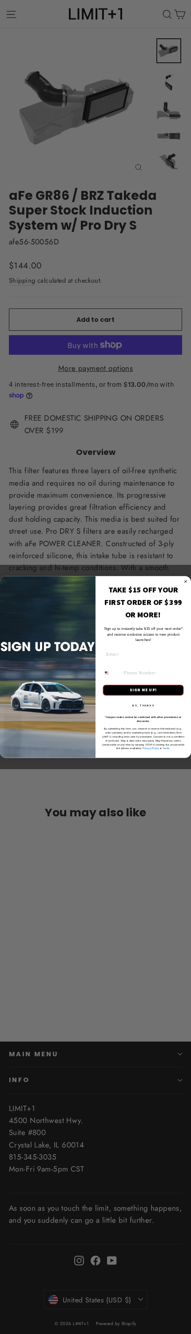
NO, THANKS (143, 705)
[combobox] (111, 673)
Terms (166, 748)
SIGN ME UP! (143, 690)
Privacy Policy (151, 748)
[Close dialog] (185, 581)
